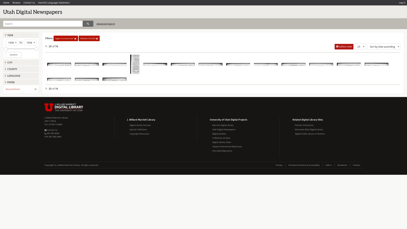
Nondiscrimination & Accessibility (304, 165)
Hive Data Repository (222, 150)
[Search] (88, 24)
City (9, 62)
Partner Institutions (304, 125)
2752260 (88, 38)
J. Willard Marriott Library (56, 117)
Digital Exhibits (219, 133)
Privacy (279, 165)
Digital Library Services (140, 125)
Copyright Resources (139, 133)
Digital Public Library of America (310, 133)
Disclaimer (342, 165)
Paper (11, 82)
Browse (16, 2)
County (12, 69)
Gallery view (345, 46)
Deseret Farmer (13, 89)
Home (6, 2)
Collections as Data (221, 137)
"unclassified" (64, 38)
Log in (402, 2)
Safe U (328, 165)
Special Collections (138, 129)
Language (13, 75)
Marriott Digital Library (223, 125)
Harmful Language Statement (53, 2)
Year (10, 35)
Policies (356, 165)
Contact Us (29, 2)
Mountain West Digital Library (309, 129)
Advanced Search (106, 23)
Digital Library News (221, 142)
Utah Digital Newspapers (223, 129)
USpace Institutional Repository (227, 146)
